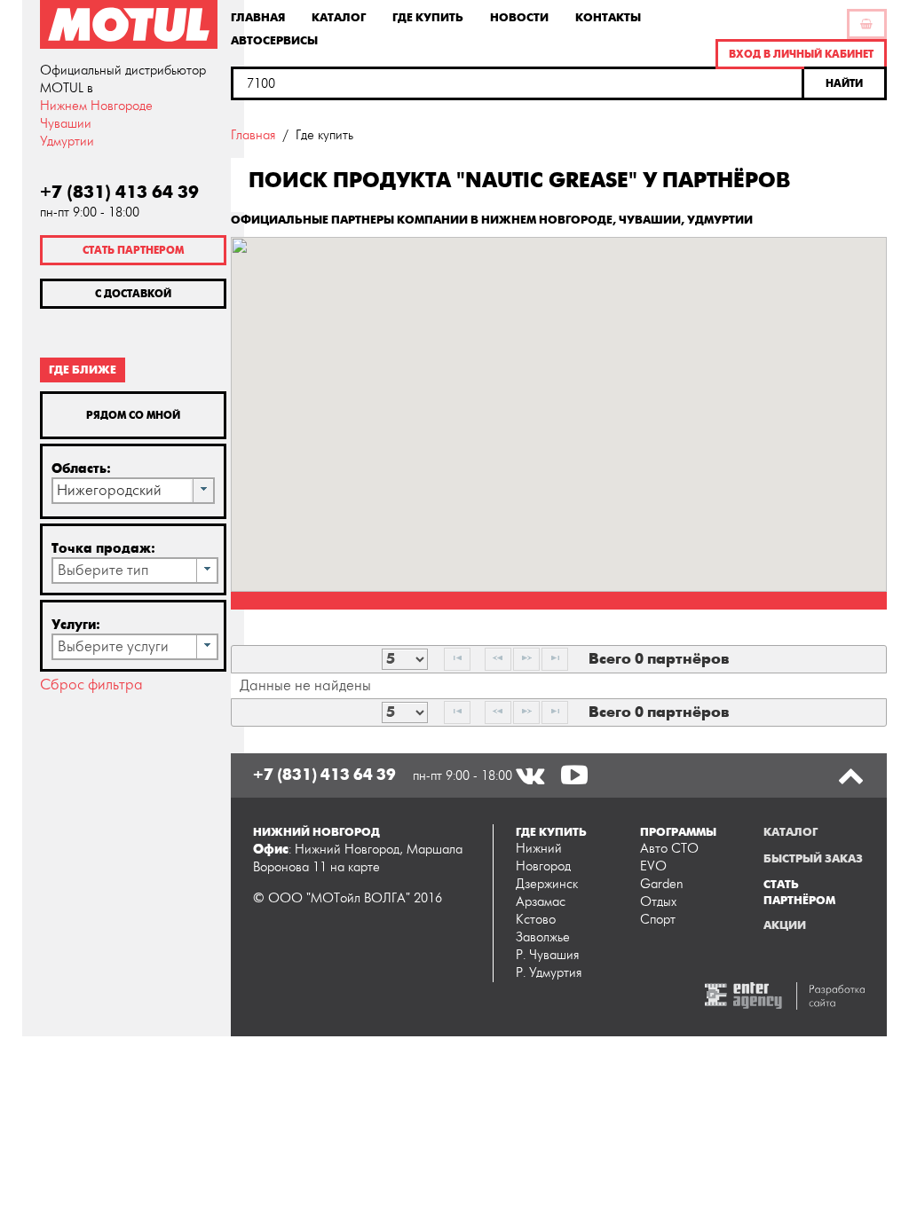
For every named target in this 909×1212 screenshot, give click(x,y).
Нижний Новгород (543, 857)
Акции (784, 925)
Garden (662, 884)
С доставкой (133, 293)
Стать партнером (133, 250)
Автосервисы (274, 40)
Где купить (427, 17)
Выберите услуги (113, 647)
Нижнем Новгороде (96, 106)
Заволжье (543, 937)
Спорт (658, 919)
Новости (519, 17)
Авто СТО (669, 848)
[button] (845, 83)
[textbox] (517, 83)
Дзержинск (547, 884)
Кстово (536, 919)
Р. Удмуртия (548, 972)
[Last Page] (554, 659)
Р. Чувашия (547, 955)
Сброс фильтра (91, 685)
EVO (653, 866)
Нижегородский (109, 491)
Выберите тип (103, 570)
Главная (258, 17)
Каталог (339, 17)
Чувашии (65, 123)
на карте (355, 867)
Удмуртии (67, 141)
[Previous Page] (498, 659)
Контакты (608, 17)
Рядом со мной (133, 415)
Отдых (658, 901)
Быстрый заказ (813, 859)
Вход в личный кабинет (801, 54)
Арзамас (540, 901)
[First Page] (457, 659)
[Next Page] (526, 659)
